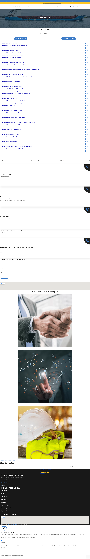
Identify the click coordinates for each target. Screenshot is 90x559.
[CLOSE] (4, 527)
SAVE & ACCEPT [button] (4, 557)
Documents (44, 20)
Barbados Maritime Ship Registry (13, 524)
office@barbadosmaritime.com (7, 484)
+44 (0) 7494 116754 (83, 1)
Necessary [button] (3, 539)
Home (39, 20)
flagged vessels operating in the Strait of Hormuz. (52, 3)
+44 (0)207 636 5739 (63, 1)
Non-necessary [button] (4, 548)
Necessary (3, 542)
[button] (70, 6)
